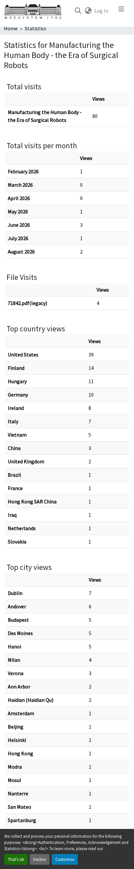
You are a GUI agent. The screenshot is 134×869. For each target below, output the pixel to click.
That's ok (16, 859)
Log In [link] (101, 10)
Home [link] (11, 28)
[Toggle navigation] (121, 11)
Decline (39, 859)
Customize (64, 859)
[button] (78, 11)
